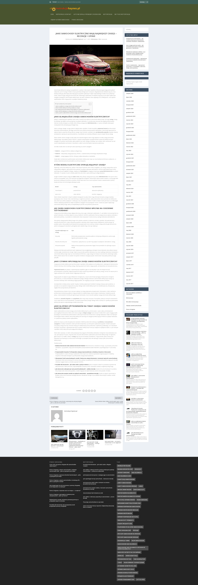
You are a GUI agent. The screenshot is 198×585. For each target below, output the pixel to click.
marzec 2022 (129, 146)
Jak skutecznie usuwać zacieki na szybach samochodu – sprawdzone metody (76, 373)
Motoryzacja (107, 14)
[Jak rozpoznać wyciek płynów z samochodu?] (59, 436)
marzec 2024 (129, 120)
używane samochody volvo (126, 569)
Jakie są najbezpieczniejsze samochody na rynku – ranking (136, 422)
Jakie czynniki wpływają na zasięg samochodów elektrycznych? (70, 111)
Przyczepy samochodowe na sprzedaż (93, 502)
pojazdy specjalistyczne (125, 523)
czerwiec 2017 (130, 264)
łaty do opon (140, 579)
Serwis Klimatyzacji (131, 555)
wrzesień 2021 (130, 169)
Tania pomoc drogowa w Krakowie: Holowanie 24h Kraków (72, 2)
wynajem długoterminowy (126, 576)
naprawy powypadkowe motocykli (128, 517)
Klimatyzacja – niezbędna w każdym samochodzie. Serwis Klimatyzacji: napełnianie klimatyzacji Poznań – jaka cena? (77, 444)
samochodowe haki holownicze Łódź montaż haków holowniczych (131, 548)
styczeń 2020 (129, 245)
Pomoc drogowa (77, 20)
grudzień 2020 (130, 203)
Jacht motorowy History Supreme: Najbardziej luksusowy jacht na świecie (135, 365)
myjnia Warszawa (142, 500)
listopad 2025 (129, 105)
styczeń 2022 (129, 154)
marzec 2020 (129, 238)
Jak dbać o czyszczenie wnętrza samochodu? (137, 399)
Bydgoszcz (138, 469)
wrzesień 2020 (130, 215)
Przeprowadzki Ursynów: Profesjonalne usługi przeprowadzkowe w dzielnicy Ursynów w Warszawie (83, 352)
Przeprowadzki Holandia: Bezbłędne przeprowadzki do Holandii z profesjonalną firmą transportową (136, 320)
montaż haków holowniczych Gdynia (129, 496)
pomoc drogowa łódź (124, 530)
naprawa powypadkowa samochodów (129, 506)
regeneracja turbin (123, 540)
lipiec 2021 (129, 177)
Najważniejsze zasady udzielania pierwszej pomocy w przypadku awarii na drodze (64, 500)
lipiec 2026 (129, 97)
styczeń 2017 (129, 283)
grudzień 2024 (130, 112)
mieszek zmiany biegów (124, 489)
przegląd (135, 530)
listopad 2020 (129, 207)
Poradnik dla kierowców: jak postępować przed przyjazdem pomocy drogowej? (62, 505)
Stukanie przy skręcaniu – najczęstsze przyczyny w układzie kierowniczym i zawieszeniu (136, 60)
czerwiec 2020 (130, 226)
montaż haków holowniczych (127, 493)
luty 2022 (128, 150)
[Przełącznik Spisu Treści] (89, 104)
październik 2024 (130, 116)
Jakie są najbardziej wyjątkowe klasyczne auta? (138, 354)
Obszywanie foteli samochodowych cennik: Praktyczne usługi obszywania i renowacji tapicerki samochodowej (86, 358)
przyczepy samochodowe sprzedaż (128, 537)
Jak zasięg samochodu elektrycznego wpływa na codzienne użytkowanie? (73, 109)
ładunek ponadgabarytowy (126, 579)
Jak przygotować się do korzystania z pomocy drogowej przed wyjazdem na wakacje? (65, 486)
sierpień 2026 (129, 93)
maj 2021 (128, 184)
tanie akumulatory (139, 559)
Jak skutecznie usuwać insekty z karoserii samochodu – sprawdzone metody (98, 488)
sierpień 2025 (129, 108)
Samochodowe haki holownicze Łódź (93, 493)
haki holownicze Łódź (124, 476)
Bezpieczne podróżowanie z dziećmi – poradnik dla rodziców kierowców (136, 388)
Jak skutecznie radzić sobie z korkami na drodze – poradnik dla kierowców (96, 483)
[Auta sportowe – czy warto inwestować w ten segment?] (113, 434)
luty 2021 (128, 196)
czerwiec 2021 (130, 181)
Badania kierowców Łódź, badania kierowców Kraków (70, 345)
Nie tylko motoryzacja (122, 14)
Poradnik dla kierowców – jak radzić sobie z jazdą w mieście (72, 364)
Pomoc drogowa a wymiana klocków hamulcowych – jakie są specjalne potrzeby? (65, 475)
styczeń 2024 (129, 124)
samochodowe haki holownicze (127, 544)
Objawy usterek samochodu (60, 20)
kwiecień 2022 (130, 143)
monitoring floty (138, 489)
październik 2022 (130, 135)
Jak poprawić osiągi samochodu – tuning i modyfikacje (93, 443)
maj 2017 (128, 268)
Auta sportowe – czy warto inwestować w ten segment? (113, 442)
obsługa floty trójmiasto (126, 520)
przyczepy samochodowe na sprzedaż (129, 534)
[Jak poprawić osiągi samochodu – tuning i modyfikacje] (95, 435)
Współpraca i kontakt (63, 14)
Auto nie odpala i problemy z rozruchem (87, 14)
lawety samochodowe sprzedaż (127, 486)
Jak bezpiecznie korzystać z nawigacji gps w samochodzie (98, 475)
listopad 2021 (129, 162)
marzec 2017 (129, 276)
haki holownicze (137, 472)
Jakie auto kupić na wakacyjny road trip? (137, 343)
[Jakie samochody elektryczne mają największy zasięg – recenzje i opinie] (86, 65)
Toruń (120, 562)
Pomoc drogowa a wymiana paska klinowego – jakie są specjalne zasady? (138, 333)
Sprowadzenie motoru (124, 559)
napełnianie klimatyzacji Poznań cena (129, 503)
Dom (52, 14)
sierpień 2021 (129, 173)
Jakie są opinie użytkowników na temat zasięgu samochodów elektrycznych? (73, 112)
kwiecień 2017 (130, 272)
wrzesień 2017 (130, 253)
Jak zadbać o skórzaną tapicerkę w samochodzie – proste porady (98, 497)
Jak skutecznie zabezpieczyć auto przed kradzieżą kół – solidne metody (75, 369)
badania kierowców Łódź (125, 469)
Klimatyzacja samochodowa (126, 479)
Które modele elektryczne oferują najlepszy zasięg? (68, 107)
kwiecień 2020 (130, 234)
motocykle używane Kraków (126, 500)
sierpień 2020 (129, 219)
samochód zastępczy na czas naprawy (129, 552)
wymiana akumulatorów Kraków (127, 572)
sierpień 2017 (129, 257)
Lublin (141, 486)
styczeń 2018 (129, 249)
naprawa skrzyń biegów (125, 513)
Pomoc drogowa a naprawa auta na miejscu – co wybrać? (65, 490)
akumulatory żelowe (124, 465)
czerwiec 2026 (130, 101)
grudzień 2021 (130, 158)
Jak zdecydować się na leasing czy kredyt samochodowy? (134, 434)
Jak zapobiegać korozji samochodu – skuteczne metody (98, 478)
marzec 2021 (129, 192)
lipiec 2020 (129, 223)
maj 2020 (128, 230)
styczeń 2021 (129, 200)
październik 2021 (130, 165)
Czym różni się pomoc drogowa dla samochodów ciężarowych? (63, 465)
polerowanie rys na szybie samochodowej (130, 527)
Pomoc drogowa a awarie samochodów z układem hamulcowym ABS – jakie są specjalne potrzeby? (63, 470)
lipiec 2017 (129, 261)
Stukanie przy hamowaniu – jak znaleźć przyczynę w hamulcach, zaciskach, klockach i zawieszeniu (135, 40)
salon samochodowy (138, 540)
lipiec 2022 (129, 139)
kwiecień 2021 (130, 188)
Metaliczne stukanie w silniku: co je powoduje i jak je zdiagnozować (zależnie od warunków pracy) (135, 53)
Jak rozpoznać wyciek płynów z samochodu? (57, 445)
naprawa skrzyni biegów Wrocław (128, 510)
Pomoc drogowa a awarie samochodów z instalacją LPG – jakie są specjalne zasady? (65, 480)
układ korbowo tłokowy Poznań (134, 562)
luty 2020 (128, 242)
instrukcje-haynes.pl (78, 39)
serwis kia (121, 555)
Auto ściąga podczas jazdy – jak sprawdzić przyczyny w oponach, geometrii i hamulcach (135, 47)
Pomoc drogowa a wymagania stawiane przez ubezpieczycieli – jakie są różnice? (62, 495)
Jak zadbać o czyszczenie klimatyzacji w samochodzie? (135, 377)
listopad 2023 (129, 131)
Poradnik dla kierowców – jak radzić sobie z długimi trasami (97, 465)
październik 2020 (130, 211)
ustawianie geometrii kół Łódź (127, 566)
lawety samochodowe (124, 482)
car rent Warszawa (123, 472)
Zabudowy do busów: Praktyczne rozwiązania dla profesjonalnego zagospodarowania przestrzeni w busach (136, 410)
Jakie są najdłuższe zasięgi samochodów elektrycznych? (69, 106)
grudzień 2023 (130, 127)
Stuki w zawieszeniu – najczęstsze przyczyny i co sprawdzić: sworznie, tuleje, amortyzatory (135, 66)
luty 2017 (128, 280)
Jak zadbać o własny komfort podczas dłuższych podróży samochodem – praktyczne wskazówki (98, 470)
